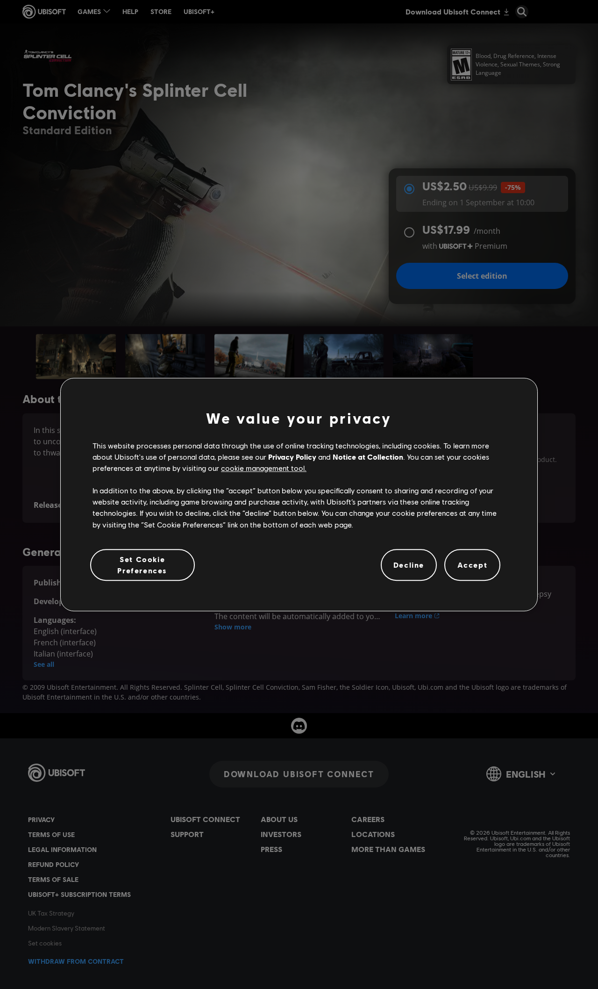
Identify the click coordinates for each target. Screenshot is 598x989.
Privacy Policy (292, 456)
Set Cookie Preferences (142, 565)
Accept (472, 564)
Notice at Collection (368, 456)
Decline (408, 564)
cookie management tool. (263, 467)
